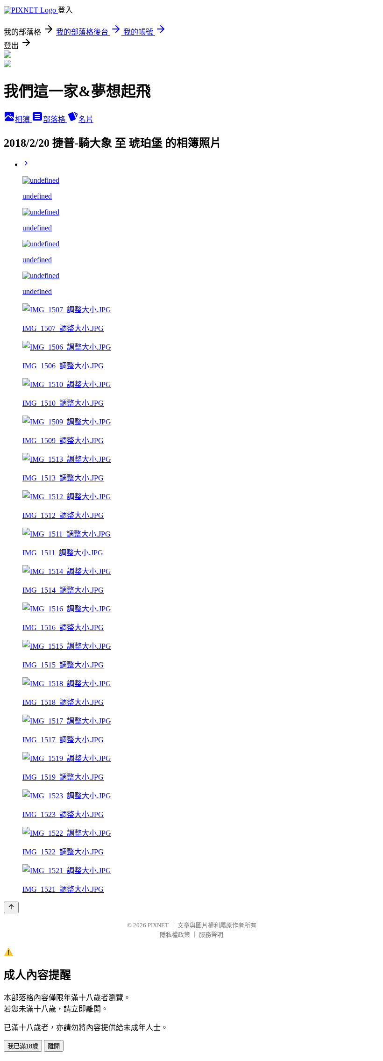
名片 (85, 119)
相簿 (23, 119)
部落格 (55, 119)
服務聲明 (211, 934)
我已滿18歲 (22, 1046)
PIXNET (158, 925)
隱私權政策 (175, 934)
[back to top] (11, 907)
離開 (54, 1046)
